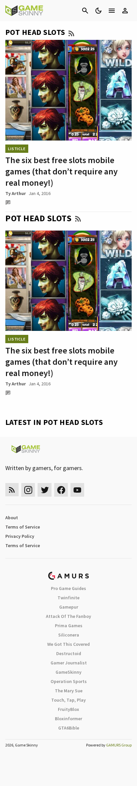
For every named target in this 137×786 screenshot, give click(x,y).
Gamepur (68, 607)
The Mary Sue (68, 691)
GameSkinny (68, 672)
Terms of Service (22, 527)
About (11, 518)
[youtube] (77, 490)
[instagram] (28, 490)
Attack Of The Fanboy (68, 616)
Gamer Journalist (69, 663)
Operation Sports (69, 681)
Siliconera (68, 635)
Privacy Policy (19, 536)
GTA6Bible (68, 728)
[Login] (125, 10)
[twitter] (45, 490)
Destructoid (68, 653)
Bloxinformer (68, 719)
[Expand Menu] (111, 10)
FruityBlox (68, 709)
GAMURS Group (119, 744)
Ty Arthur (15, 193)
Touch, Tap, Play (68, 700)
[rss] (12, 490)
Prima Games (68, 626)
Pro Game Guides (68, 588)
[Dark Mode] (98, 10)
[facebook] (61, 490)
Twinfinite (68, 598)
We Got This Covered (68, 644)
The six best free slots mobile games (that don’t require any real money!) (61, 171)
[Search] (85, 10)
